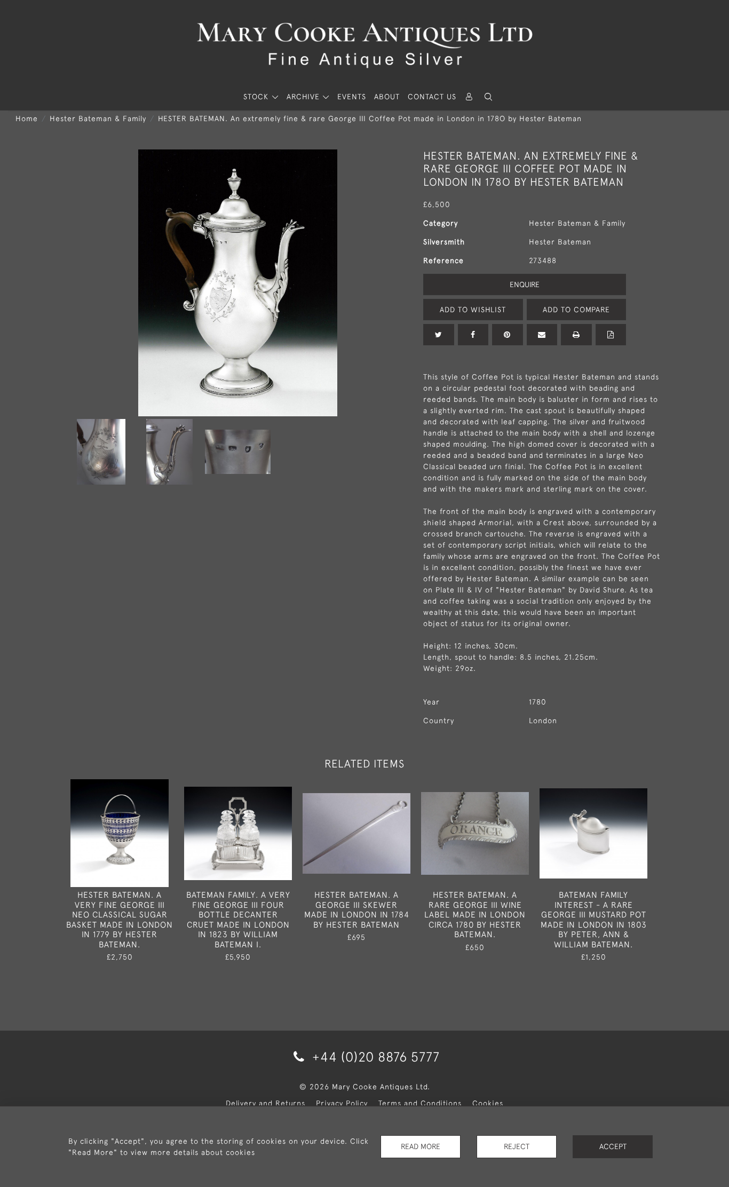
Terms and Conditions (420, 1103)
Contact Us (432, 96)
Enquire (525, 284)
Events (351, 96)
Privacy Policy (342, 1103)
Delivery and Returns (265, 1103)
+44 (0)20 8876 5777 (374, 1056)
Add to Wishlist (473, 309)
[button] (488, 96)
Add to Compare (576, 309)
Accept (613, 1146)
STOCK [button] (257, 96)
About (387, 96)
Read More (420, 1146)
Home (26, 118)
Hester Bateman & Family (98, 118)
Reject (516, 1146)
